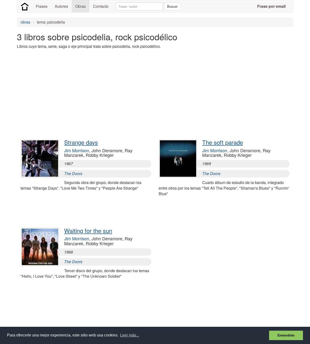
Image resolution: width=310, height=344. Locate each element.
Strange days (81, 142)
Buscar (172, 6)
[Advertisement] (105, 87)
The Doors (73, 173)
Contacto (100, 6)
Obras (80, 6)
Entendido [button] (286, 335)
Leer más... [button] (129, 335)
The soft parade (222, 142)
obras (25, 22)
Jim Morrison (76, 150)
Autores (61, 6)
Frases (41, 6)
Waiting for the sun (88, 230)
